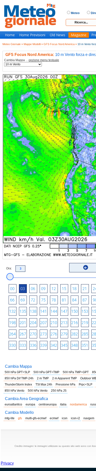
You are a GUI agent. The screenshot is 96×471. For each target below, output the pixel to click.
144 (53, 311)
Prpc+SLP (85, 384)
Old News (57, 35)
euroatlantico (13, 404)
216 (74, 322)
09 (43, 288)
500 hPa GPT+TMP (46, 372)
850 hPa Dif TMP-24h (19, 378)
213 (64, 322)
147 (64, 311)
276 (53, 334)
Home (10, 35)
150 (74, 311)
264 (12, 334)
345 (64, 345)
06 (33, 288)
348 (74, 345)
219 (84, 322)
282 (74, 334)
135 (22, 311)
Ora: (9, 268)
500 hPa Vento (38, 390)
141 (43, 311)
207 (43, 322)
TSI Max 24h (43, 384)
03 (22, 288)
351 (84, 345)
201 (22, 322)
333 (22, 345)
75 (43, 300)
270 (33, 334)
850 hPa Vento (14, 390)
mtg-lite (10, 418)
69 (22, 300)
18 (74, 288)
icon (64, 418)
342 (53, 345)
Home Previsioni (32, 35)
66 (12, 300)
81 (64, 300)
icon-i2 (75, 418)
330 (12, 345)
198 (12, 322)
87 (84, 300)
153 (84, 311)
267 (22, 334)
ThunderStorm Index (18, 384)
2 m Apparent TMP (64, 378)
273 (43, 334)
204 (33, 322)
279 (64, 334)
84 (74, 300)
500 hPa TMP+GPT (76, 372)
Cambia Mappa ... (31, 60)
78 (53, 300)
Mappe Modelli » (33, 44)
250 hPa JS (58, 390)
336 (33, 345)
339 (43, 345)
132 (12, 311)
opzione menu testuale (44, 60)
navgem (88, 418)
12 (53, 288)
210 (53, 322)
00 (12, 288)
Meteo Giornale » (12, 44)
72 (33, 300)
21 (84, 288)
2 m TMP (43, 378)
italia (63, 404)
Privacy (7, 463)
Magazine (78, 35)
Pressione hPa (65, 384)
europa (30, 404)
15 (64, 288)
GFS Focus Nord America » (60, 44)
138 (33, 311)
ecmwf (54, 418)
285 (84, 334)
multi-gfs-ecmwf (35, 418)
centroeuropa (48, 404)
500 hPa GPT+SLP (17, 372)
